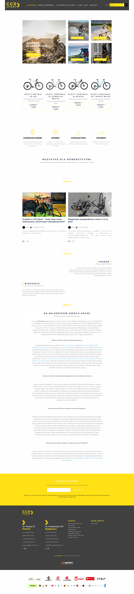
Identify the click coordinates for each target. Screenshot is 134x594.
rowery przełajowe (66, 347)
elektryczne (97, 347)
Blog (86, 5)
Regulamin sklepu (74, 533)
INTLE (79, 555)
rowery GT (74, 358)
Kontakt (93, 5)
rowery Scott (54, 358)
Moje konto (94, 523)
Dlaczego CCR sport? (66, 5)
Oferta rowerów (46, 5)
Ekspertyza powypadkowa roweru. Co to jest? (88, 220)
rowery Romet (92, 358)
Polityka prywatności (74, 531)
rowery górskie (44, 347)
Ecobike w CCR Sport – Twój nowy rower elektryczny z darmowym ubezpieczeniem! (43, 220)
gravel (86, 347)
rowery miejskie (89, 345)
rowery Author (83, 358)
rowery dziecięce (69, 345)
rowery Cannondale (64, 358)
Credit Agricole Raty (74, 527)
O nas (79, 5)
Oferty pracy (72, 529)
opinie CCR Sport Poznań (87, 458)
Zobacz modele (33, 55)
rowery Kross (45, 358)
